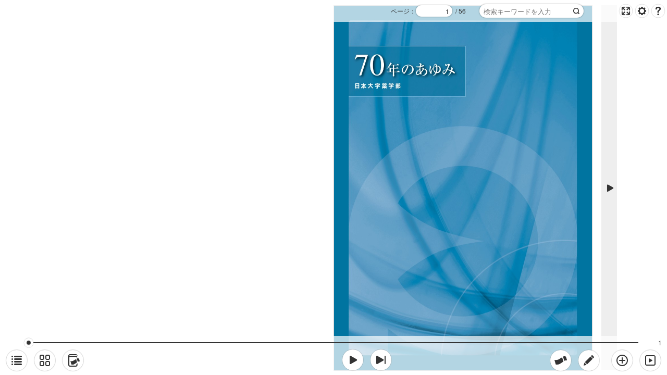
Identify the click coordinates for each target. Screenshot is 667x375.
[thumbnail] (44, 360)
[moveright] (352, 359)
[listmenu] (16, 360)
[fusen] (560, 360)
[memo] (588, 360)
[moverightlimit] (380, 359)
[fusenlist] (72, 360)
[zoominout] (622, 360)
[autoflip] (650, 360)
